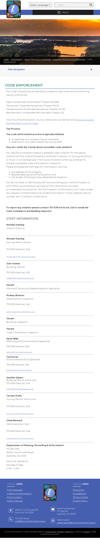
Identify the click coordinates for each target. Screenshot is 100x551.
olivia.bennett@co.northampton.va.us (20, 438)
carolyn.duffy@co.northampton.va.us (20, 414)
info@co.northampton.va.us (30, 521)
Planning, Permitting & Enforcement (69, 59)
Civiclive (86, 532)
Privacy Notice (51, 532)
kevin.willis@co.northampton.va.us (19, 352)
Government (16, 59)
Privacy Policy (80, 501)
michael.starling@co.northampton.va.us (21, 257)
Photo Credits (80, 497)
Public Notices (15, 501)
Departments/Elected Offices (37, 59)
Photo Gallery (14, 497)
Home (6, 59)
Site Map (60, 532)
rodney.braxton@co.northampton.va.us (21, 312)
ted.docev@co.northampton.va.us (19, 370)
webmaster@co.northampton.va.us (76, 522)
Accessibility (79, 493)
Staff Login (69, 532)
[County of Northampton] (14, 9)
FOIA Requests (15, 490)
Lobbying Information (19, 493)
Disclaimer (79, 490)
